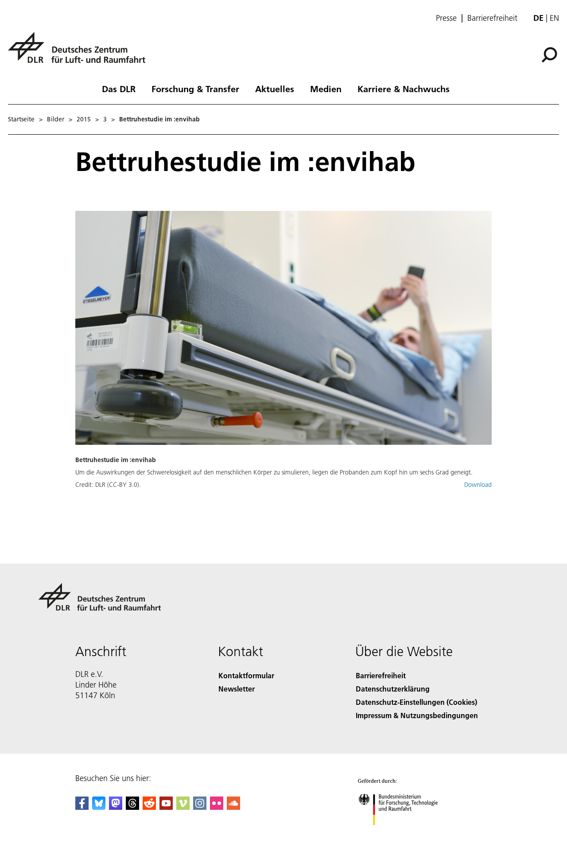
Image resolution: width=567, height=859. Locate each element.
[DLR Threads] (132, 807)
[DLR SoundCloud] (233, 807)
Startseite (21, 119)
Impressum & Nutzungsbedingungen (417, 715)
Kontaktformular (246, 675)
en (554, 18)
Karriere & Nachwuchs (403, 88)
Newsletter (236, 688)
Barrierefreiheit (492, 18)
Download (478, 485)
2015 (84, 119)
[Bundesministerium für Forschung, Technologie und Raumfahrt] (406, 834)
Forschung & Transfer (195, 88)
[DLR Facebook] (82, 807)
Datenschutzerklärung (393, 688)
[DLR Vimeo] (183, 807)
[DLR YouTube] (166, 807)
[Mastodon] (115, 807)
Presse (446, 18)
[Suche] (550, 54)
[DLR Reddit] (149, 807)
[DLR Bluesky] (98, 807)
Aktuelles (274, 88)
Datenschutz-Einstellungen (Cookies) (416, 702)
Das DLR (119, 88)
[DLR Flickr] (216, 807)
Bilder (55, 119)
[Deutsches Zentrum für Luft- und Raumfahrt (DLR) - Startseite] (80, 52)
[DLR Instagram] (199, 807)
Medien (326, 88)
